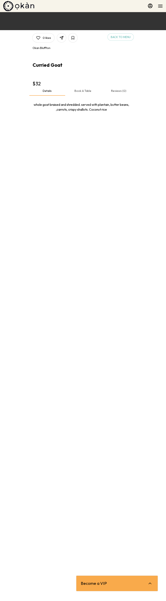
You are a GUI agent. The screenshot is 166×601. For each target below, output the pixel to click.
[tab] (47, 91)
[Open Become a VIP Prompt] (150, 583)
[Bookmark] (72, 37)
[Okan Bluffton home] (21, 6)
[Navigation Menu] (160, 6)
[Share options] (61, 37)
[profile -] (150, 5)
